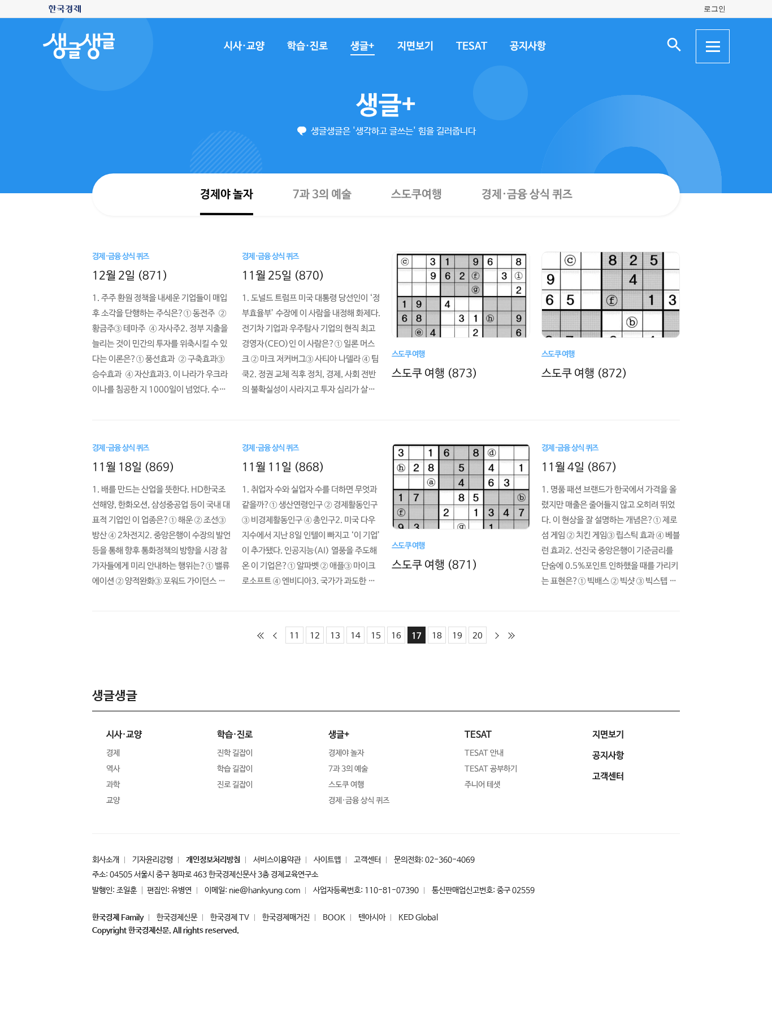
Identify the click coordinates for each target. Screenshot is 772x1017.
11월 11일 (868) (283, 466)
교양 (113, 800)
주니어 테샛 (482, 784)
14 (355, 636)
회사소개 (105, 859)
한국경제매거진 (286, 917)
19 (457, 636)
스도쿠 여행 (346, 784)
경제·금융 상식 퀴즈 (526, 194)
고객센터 (367, 859)
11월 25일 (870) (283, 275)
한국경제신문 (177, 917)
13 (335, 636)
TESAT (471, 46)
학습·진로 (307, 46)
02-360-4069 (450, 859)
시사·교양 (243, 46)
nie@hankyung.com (264, 890)
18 (437, 636)
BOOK (334, 917)
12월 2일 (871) (130, 275)
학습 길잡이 (235, 768)
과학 (113, 784)
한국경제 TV (229, 917)
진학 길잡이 (235, 753)
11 (294, 636)
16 (396, 636)
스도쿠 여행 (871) (435, 564)
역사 (113, 768)
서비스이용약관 (277, 859)
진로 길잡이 (235, 784)
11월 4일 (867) (579, 466)
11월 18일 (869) (133, 466)
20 (477, 636)
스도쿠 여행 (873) (435, 373)
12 (315, 636)
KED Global (418, 917)
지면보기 (415, 46)
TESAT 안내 (484, 753)
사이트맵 (327, 859)
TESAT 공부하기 (491, 768)
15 (376, 636)
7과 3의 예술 (321, 194)
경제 (113, 753)
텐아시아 (371, 917)
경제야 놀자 (226, 194)
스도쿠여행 (416, 194)
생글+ (362, 46)
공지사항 (527, 46)
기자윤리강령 (152, 859)
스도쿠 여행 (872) (584, 373)
